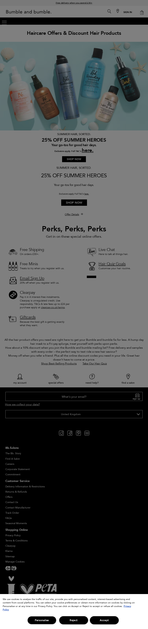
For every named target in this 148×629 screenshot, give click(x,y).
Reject (74, 620)
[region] (74, 611)
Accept (104, 620)
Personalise (42, 620)
